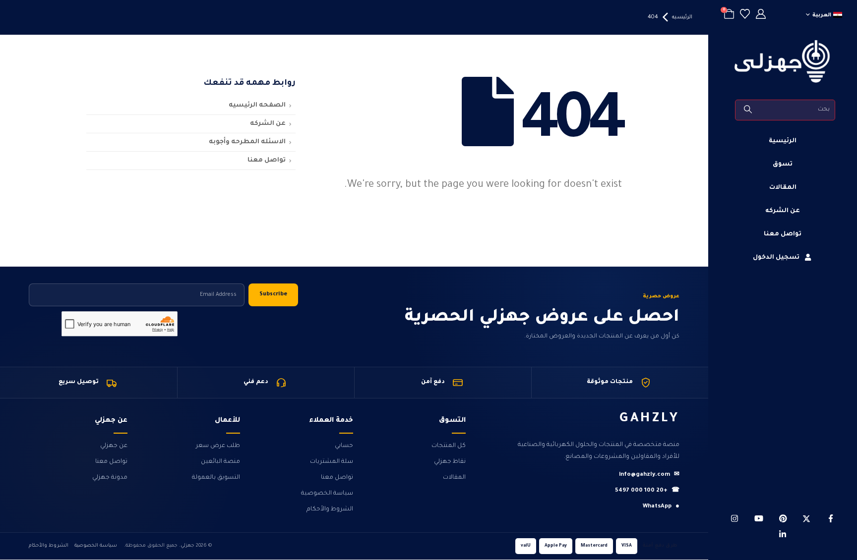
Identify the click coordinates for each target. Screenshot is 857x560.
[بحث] (748, 110)
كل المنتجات (448, 446)
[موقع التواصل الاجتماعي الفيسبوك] (830, 518)
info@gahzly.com (649, 475)
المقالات (782, 187)
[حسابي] (761, 15)
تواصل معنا (782, 234)
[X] (806, 518)
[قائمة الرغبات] (745, 15)
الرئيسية (782, 141)
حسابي (344, 446)
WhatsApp (661, 507)
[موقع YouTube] (758, 518)
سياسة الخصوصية (327, 493)
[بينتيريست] (782, 518)
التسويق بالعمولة (216, 477)
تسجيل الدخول (776, 257)
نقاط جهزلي (450, 461)
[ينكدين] (782, 534)
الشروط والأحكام (329, 509)
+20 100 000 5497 (647, 491)
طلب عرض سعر (218, 446)
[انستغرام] (734, 518)
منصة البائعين (220, 461)
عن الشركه (782, 211)
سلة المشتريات (331, 461)
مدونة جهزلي (109, 477)
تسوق (783, 164)
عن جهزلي (113, 446)
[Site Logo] (782, 61)
